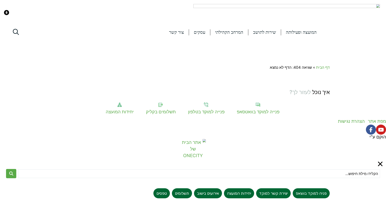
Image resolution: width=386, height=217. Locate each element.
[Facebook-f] (371, 130)
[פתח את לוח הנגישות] (6, 12)
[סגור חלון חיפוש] (380, 164)
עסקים (199, 32)
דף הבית (323, 67)
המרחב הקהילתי (229, 32)
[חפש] (11, 173)
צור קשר (176, 32)
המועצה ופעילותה (301, 32)
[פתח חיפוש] (16, 32)
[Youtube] (381, 130)
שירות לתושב (264, 32)
